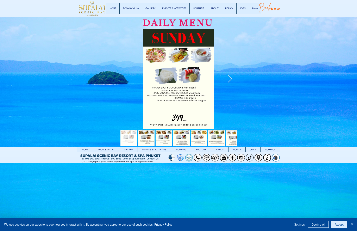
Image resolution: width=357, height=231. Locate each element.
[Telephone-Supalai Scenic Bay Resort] (198, 158)
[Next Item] (230, 79)
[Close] (352, 224)
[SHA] (189, 158)
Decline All (318, 224)
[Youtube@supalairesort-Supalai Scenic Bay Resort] (224, 158)
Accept (339, 224)
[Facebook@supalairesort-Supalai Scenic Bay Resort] (232, 158)
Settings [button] (299, 224)
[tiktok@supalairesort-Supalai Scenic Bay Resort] (250, 158)
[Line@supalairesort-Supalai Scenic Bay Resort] (206, 158)
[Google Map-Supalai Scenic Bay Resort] (258, 158)
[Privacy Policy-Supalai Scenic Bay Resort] (276, 158)
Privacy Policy (163, 224)
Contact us (153, 158)
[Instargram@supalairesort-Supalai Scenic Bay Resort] (241, 158)
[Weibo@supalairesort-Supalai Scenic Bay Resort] (215, 158)
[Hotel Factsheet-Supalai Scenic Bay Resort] (267, 158)
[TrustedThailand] (180, 158)
